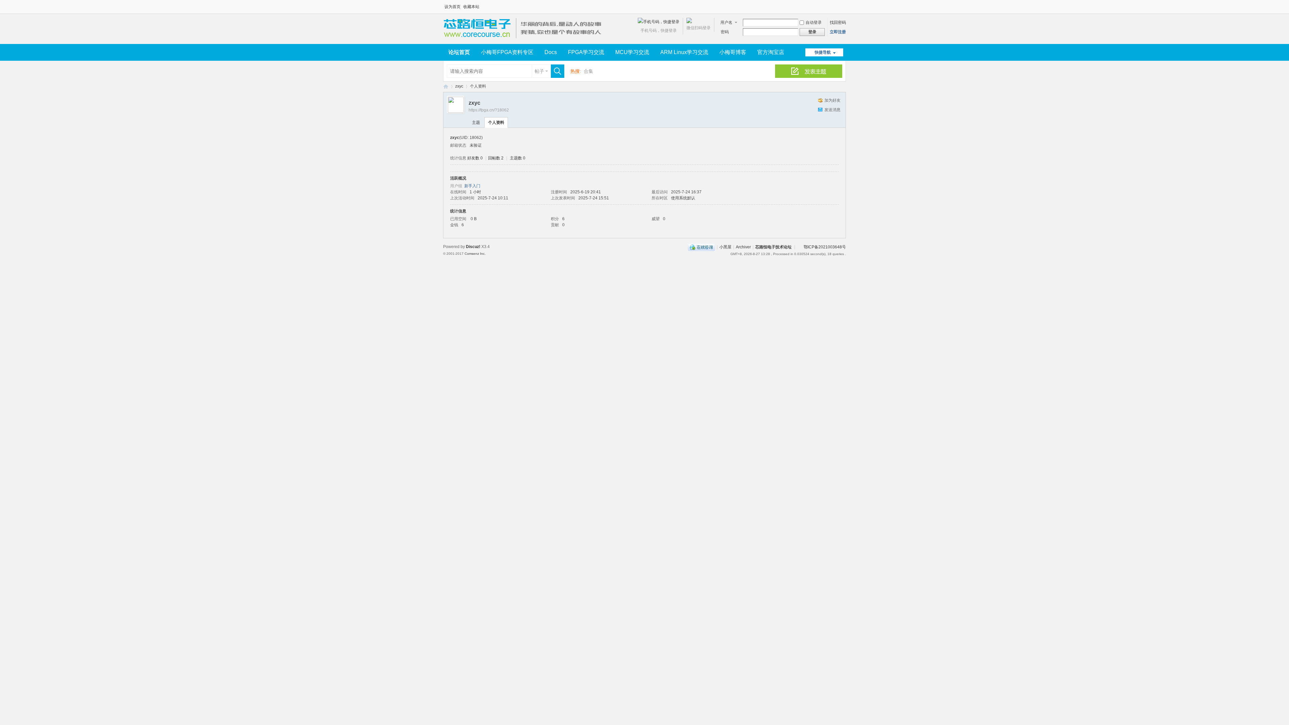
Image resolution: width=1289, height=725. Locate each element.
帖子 (539, 71)
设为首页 (452, 6)
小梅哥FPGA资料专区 (507, 52)
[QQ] (701, 247)
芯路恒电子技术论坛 (445, 86)
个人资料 (496, 122)
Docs (550, 52)
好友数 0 (475, 158)
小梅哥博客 (732, 52)
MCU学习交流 (632, 52)
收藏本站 (471, 6)
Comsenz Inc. (475, 253)
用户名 (726, 22)
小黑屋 (725, 247)
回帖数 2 (496, 158)
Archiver (743, 247)
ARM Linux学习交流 (684, 52)
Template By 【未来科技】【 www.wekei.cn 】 (519, 253)
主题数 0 (517, 158)
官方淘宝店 (770, 52)
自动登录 (814, 22)
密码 (725, 32)
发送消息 (832, 109)
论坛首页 (459, 52)
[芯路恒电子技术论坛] (524, 40)
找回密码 (838, 22)
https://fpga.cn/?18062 (489, 110)
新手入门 (472, 186)
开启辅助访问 (844, 5)
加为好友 (832, 100)
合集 (588, 71)
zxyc (459, 86)
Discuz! (473, 246)
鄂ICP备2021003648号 (825, 247)
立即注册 (838, 32)
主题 (476, 122)
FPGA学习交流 (586, 52)
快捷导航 (823, 52)
